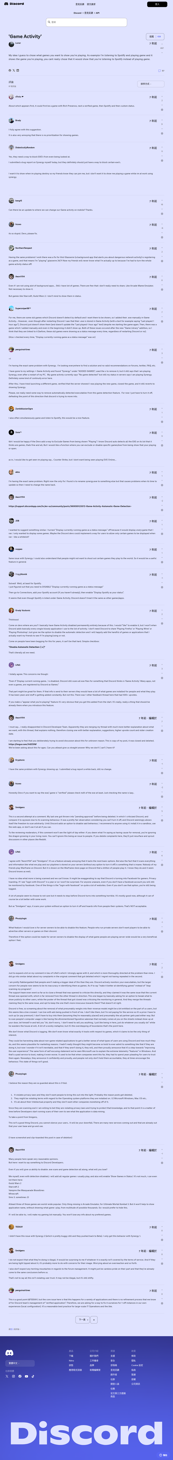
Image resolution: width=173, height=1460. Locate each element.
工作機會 (94, 1361)
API (97, 13)
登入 (12, 1329)
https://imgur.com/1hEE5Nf (22, 744)
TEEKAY (19, 1227)
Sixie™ (18, 432)
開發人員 (115, 1384)
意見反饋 (80, 4)
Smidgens (20, 807)
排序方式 (145, 84)
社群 (113, 1379)
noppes (18, 549)
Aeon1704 (20, 277)
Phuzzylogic (21, 919)
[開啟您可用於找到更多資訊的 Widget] (163, 1455)
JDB (17, 521)
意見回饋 (115, 1370)
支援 (113, 1356)
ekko (17, 472)
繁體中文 (13, 1363)
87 (163, 71)
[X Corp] (14, 70)
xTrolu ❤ (19, 97)
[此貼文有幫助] (162, 44)
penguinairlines (22, 350)
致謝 (133, 1375)
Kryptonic (20, 760)
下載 (71, 1356)
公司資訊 (135, 1384)
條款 (133, 1356)
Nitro (71, 1361)
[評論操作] (162, 109)
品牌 (92, 1365)
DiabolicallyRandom (25, 148)
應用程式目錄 (75, 1370)
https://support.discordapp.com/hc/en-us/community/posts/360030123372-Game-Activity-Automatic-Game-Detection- (70, 506)
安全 (113, 1361)
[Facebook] (10, 70)
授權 (133, 1379)
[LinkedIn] (17, 70)
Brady (18, 120)
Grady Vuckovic (22, 610)
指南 (133, 1370)
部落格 (114, 1365)
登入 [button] (157, 4)
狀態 (71, 1365)
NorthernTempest (23, 248)
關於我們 (94, 1356)
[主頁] (14, 5)
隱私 (133, 1361)
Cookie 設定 (137, 1365)
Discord (77, 13)
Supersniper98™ (23, 308)
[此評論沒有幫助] (162, 105)
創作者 (114, 1375)
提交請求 (91, 4)
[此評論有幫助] (162, 96)
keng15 (18, 201)
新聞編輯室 (95, 1370)
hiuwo (18, 224)
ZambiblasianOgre (24, 409)
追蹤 (151, 37)
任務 (113, 1389)
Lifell (17, 665)
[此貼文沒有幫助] (162, 52)
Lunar (18, 43)
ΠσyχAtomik (21, 574)
